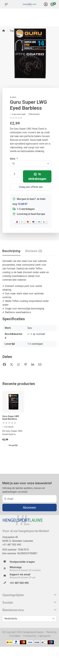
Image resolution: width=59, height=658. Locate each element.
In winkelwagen (37, 176)
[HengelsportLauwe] (29, 4)
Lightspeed (44, 635)
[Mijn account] (46, 4)
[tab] (33, 251)
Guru (13, 97)
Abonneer (29, 507)
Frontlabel (14, 635)
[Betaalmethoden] (9, 642)
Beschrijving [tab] (11, 251)
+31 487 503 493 (11, 544)
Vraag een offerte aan (31, 186)
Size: (13, 158)
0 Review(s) (34, 114)
